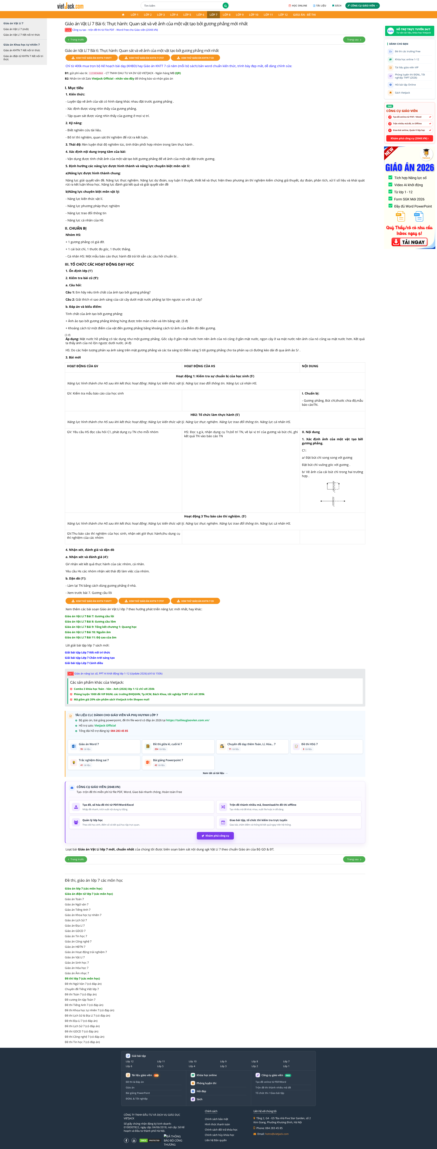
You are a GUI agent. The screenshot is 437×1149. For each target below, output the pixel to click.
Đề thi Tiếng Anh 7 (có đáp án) (84, 1005)
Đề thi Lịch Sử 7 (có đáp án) (82, 1026)
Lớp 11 (268, 15)
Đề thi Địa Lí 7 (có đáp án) (81, 1021)
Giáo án (130, 1087)
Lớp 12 (283, 15)
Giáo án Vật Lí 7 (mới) (16, 29)
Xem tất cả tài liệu (213, 773)
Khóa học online (207, 1075)
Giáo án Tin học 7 (76, 936)
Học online (299, 5)
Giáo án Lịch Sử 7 (76, 920)
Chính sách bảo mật (216, 1119)
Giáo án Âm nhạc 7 (77, 973)
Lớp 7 (213, 15)
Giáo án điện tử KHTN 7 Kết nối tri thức (23, 57)
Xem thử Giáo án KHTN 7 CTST (146, 57)
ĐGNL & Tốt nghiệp (137, 1098)
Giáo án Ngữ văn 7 (76, 904)
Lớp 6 (200, 15)
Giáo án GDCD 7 (75, 931)
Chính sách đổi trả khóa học (221, 1129)
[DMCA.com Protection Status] (150, 1140)
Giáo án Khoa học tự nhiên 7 (83, 915)
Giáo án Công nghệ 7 (78, 941)
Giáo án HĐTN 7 (75, 947)
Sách (338, 5)
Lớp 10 (253, 15)
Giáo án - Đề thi (304, 15)
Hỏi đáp (201, 1091)
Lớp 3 (161, 15)
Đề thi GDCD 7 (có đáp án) (81, 1031)
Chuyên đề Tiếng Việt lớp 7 (82, 989)
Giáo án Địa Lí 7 (75, 925)
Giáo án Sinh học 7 (77, 962)
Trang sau (353, 39)
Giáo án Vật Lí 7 (75, 957)
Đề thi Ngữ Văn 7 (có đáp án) (83, 984)
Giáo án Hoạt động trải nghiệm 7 (86, 952)
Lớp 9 (240, 15)
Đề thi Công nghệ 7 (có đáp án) (84, 1037)
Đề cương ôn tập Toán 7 (80, 1000)
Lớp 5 (187, 15)
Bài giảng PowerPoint (138, 1093)
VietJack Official (105, 725)
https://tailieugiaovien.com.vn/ (187, 720)
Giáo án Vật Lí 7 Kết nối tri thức (21, 34)
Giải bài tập (139, 1056)
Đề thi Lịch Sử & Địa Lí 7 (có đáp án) (87, 1015)
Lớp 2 (148, 15)
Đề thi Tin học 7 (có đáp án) (82, 1042)
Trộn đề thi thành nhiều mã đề (273, 1087)
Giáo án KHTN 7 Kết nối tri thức (21, 50)
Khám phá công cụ (217, 835)
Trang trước (77, 39)
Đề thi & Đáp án (135, 1081)
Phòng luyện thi (206, 1083)
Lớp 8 (226, 15)
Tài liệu (321, 5)
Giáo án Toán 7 (74, 899)
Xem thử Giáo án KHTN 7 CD (197, 57)
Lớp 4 (174, 15)
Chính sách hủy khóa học (219, 1135)
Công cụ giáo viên (363, 5)
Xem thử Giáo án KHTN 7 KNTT (94, 57)
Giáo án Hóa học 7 (76, 968)
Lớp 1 (134, 15)
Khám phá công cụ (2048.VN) (409, 138)
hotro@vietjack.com (277, 1134)
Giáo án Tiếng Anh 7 (77, 910)
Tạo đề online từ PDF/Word (271, 1081)
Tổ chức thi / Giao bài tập (270, 1093)
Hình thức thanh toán (217, 1124)
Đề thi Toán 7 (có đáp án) (81, 994)
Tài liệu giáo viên (145, 1075)
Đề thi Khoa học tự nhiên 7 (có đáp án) (89, 1010)
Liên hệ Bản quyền (216, 1140)
